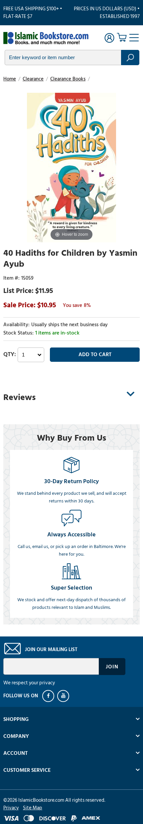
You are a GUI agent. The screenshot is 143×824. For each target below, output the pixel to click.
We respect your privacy (29, 683)
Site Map (32, 808)
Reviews (19, 397)
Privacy (11, 808)
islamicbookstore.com (45, 38)
